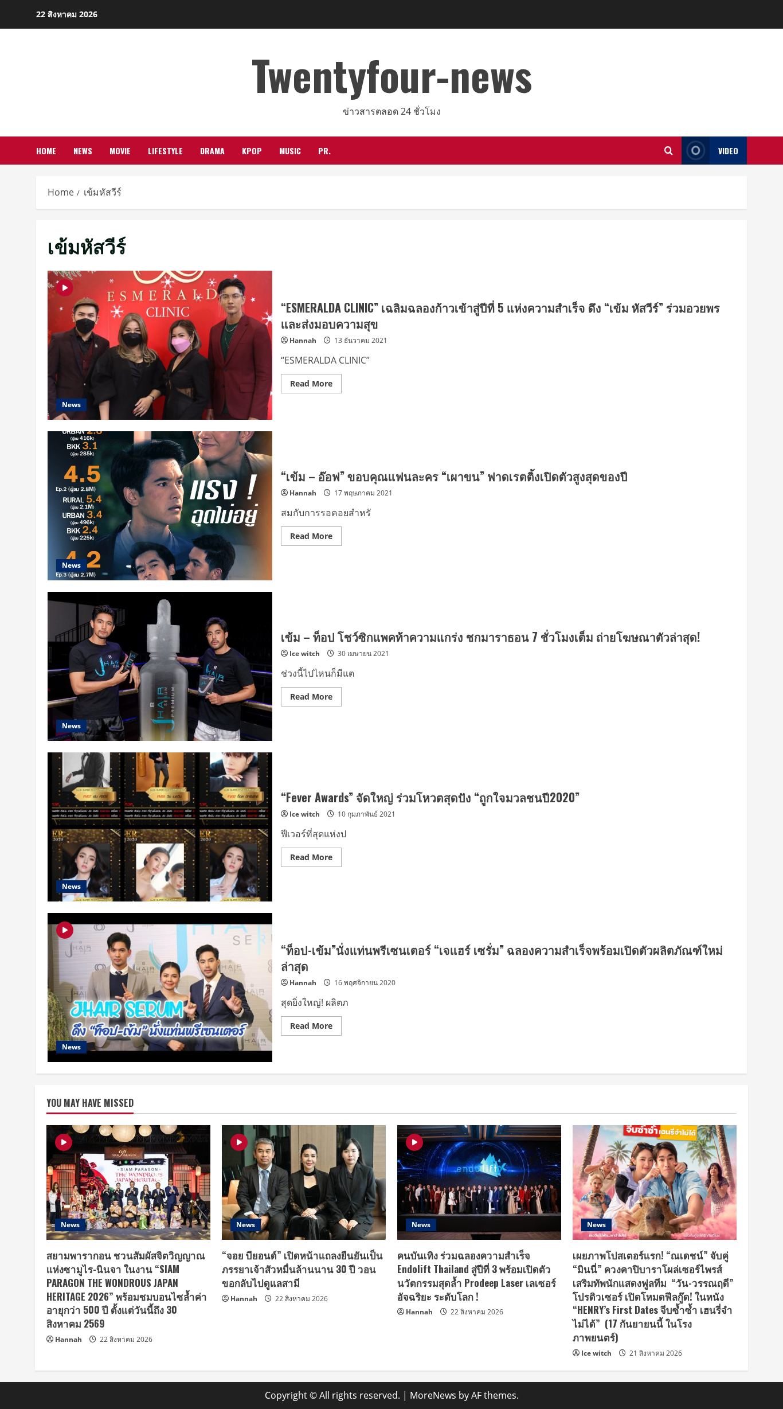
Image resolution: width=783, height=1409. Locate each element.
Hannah (302, 340)
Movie (120, 151)
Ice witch (304, 653)
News (82, 151)
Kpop (252, 151)
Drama (212, 151)
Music (290, 151)
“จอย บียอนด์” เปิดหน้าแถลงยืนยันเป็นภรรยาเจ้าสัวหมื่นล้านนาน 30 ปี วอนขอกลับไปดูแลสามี (302, 1269)
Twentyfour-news (392, 74)
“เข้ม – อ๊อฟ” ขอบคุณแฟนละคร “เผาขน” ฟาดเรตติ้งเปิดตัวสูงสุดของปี (160, 505)
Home (46, 151)
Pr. (324, 151)
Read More (316, 385)
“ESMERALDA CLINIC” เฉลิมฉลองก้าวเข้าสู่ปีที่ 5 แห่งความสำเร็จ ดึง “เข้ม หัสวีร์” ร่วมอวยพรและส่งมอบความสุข (160, 345)
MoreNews (433, 1395)
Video (728, 151)
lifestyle (165, 151)
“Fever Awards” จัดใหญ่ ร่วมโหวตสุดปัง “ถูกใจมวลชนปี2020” (160, 826)
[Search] (668, 150)
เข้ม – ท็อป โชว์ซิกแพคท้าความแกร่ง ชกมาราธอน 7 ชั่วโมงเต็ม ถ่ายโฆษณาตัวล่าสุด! (160, 666)
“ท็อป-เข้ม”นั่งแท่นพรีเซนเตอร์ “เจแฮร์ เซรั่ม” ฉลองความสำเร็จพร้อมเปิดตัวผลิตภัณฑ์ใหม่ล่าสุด (160, 987)
